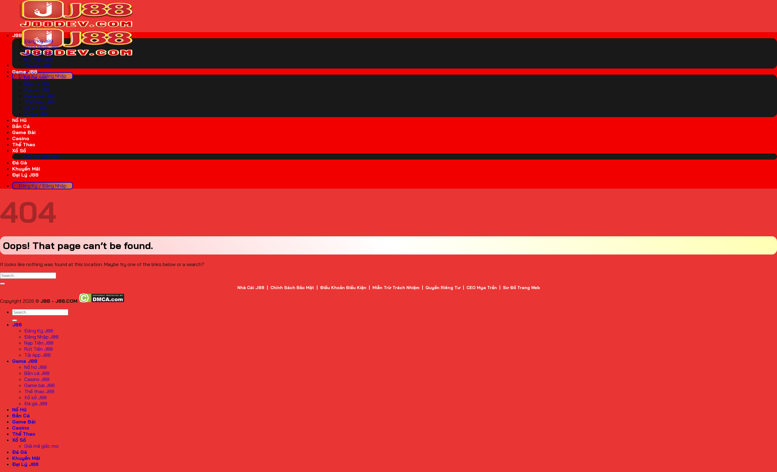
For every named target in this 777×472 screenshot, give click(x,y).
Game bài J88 (39, 96)
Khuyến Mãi (26, 169)
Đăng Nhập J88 (41, 47)
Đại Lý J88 (25, 175)
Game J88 (24, 72)
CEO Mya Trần (482, 287)
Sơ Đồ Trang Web (521, 287)
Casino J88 (36, 90)
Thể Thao (23, 144)
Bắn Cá (21, 126)
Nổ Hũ (19, 120)
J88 (17, 35)
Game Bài (24, 132)
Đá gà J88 (35, 114)
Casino (20, 138)
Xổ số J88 (35, 108)
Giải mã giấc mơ (41, 156)
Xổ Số (19, 150)
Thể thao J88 (39, 102)
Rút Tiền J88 (38, 59)
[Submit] (2, 284)
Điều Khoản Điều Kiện (343, 287)
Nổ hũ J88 (35, 78)
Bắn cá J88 (36, 84)
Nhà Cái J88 (250, 287)
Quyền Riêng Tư (443, 287)
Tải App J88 (37, 65)
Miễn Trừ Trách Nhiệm (395, 287)
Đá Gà (19, 163)
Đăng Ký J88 (38, 41)
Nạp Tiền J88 (38, 53)
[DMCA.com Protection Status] (101, 301)
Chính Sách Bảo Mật (292, 287)
